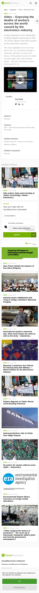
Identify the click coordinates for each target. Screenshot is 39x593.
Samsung (7, 153)
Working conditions (10, 144)
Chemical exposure (10, 141)
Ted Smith (19, 99)
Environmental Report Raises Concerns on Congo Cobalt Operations (16, 499)
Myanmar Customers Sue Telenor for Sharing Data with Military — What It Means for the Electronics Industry (18, 369)
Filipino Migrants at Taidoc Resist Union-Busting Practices (18, 403)
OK (19, 581)
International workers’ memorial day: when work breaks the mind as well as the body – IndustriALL (19, 334)
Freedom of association (25, 141)
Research (13, 9)
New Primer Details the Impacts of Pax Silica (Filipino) (18, 267)
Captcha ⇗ (30, 229)
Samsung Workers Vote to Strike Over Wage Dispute (18, 434)
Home (5, 9)
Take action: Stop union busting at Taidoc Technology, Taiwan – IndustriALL (18, 195)
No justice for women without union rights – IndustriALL (19, 466)
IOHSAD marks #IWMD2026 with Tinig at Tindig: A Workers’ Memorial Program (19, 300)
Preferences (19, 587)
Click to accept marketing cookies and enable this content (20, 80)
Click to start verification (21, 228)
